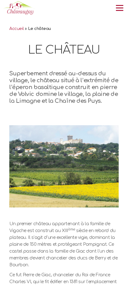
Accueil (16, 28)
